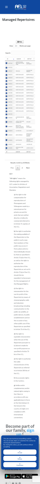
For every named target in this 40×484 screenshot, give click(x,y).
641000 (10, 148)
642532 (10, 105)
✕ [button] (36, 438)
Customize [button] (20, 465)
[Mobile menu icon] (6, 7)
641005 (10, 126)
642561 (10, 83)
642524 (10, 111)
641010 (10, 117)
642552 (10, 89)
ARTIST (29, 59)
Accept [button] (20, 453)
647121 (10, 67)
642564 (10, 80)
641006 (10, 121)
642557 (10, 86)
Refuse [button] (20, 459)
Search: (8, 53)
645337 (10, 71)
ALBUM (19, 59)
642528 (10, 108)
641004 (10, 130)
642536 (10, 102)
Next (28, 168)
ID (7, 59)
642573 (10, 74)
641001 (10, 144)
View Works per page (20, 46)
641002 (10, 140)
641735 (10, 114)
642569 (10, 77)
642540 (10, 99)
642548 (10, 92)
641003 (10, 135)
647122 (10, 63)
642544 (10, 96)
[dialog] (20, 452)
